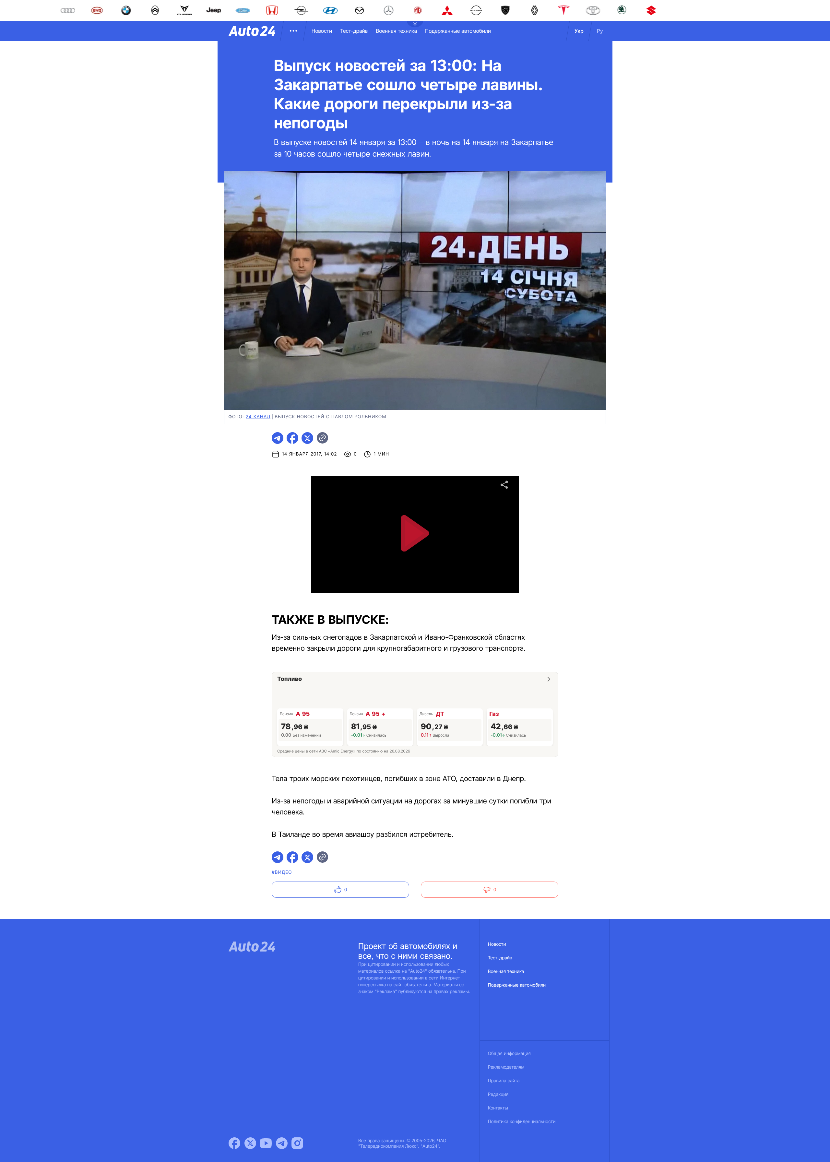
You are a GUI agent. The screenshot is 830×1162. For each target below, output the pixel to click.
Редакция (498, 1094)
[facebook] (292, 438)
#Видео (282, 872)
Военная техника (396, 31)
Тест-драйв (354, 31)
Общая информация (509, 1053)
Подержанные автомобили (458, 31)
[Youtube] (266, 1143)
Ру (600, 31)
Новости (322, 31)
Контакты (498, 1108)
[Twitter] (250, 1143)
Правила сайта (504, 1081)
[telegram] (277, 438)
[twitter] (307, 438)
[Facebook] (234, 1143)
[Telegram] (282, 1143)
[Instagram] (297, 1143)
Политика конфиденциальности (521, 1121)
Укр (579, 31)
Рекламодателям (506, 1067)
